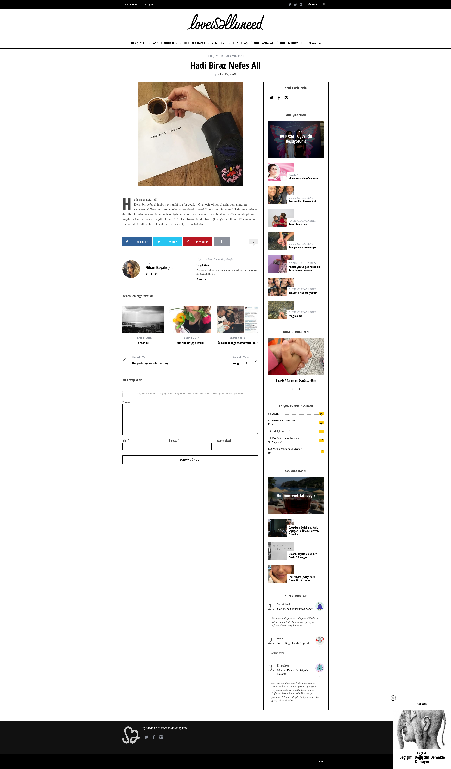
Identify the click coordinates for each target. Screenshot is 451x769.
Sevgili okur (203, 265)
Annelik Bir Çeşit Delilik (190, 343)
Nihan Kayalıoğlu (227, 74)
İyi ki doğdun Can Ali (280, 431)
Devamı (201, 279)
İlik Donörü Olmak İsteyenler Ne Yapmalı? (284, 440)
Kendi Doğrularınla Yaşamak (293, 643)
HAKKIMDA (131, 4)
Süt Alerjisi (274, 413)
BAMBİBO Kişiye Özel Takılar (281, 422)
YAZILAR (296, 131)
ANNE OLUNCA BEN (302, 220)
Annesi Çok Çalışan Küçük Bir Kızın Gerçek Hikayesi (304, 268)
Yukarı (320, 761)
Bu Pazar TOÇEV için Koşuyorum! (296, 139)
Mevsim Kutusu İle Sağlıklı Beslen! (292, 671)
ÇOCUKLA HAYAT (301, 197)
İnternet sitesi (223, 440)
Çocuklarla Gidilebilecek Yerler (294, 609)
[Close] (393, 698)
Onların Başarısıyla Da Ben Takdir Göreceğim (303, 555)
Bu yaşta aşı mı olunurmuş (150, 360)
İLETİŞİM (148, 4)
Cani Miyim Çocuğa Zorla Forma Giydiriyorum (302, 578)
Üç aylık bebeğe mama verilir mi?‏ (237, 343)
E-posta (174, 440)
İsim (125, 440)
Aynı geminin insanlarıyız (302, 247)
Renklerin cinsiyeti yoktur (303, 293)
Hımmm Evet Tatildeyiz (296, 380)
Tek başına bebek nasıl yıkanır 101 (284, 450)
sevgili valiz (240, 360)
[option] (143, 325)
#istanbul (143, 343)
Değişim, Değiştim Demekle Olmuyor (422, 759)
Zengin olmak (296, 316)
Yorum (126, 402)
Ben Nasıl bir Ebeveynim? (302, 201)
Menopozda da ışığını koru (304, 178)
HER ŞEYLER (215, 56)
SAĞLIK (294, 174)
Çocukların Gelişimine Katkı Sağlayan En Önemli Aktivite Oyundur (304, 531)
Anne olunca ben (298, 224)
